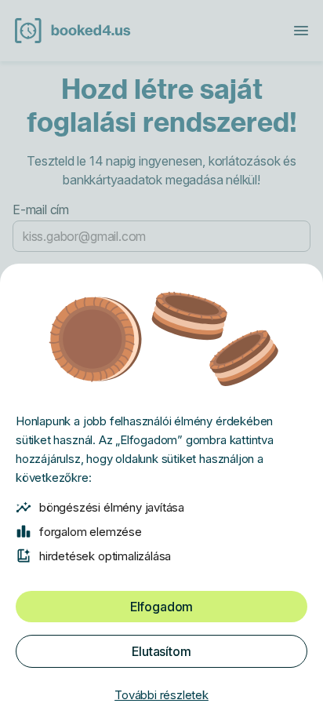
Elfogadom (161, 606)
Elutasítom (161, 651)
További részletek (161, 694)
